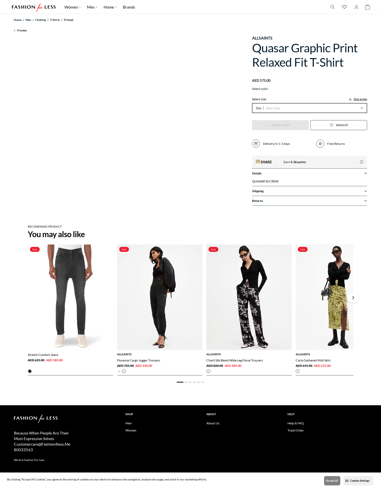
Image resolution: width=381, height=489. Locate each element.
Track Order (296, 430)
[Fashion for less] (34, 7)
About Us (212, 423)
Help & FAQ (296, 423)
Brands (129, 7)
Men (91, 7)
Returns (257, 201)
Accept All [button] (332, 480)
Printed (68, 19)
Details (256, 173)
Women (71, 7)
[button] (358, 480)
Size (258, 108)
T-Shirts (55, 19)
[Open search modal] (332, 7)
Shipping (258, 191)
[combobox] (314, 108)
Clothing (40, 19)
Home (109, 7)
